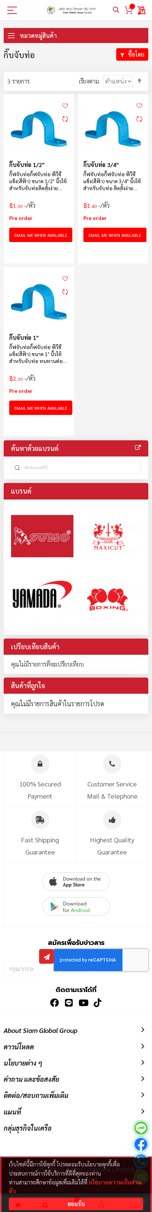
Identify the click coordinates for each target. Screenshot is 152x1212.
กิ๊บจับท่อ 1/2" (27, 164)
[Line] (141, 1129)
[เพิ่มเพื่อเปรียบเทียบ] (65, 119)
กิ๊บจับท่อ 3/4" (101, 164)
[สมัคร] (46, 956)
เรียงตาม (89, 81)
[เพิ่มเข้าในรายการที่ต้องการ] (65, 105)
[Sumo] (42, 536)
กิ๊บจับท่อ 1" (24, 337)
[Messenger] (141, 1145)
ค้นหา (116, 10)
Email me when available (40, 235)
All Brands (138, 448)
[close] (142, 1201)
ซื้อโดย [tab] (136, 54)
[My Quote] (141, 10)
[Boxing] (108, 598)
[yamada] (42, 598)
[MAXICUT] (108, 536)
